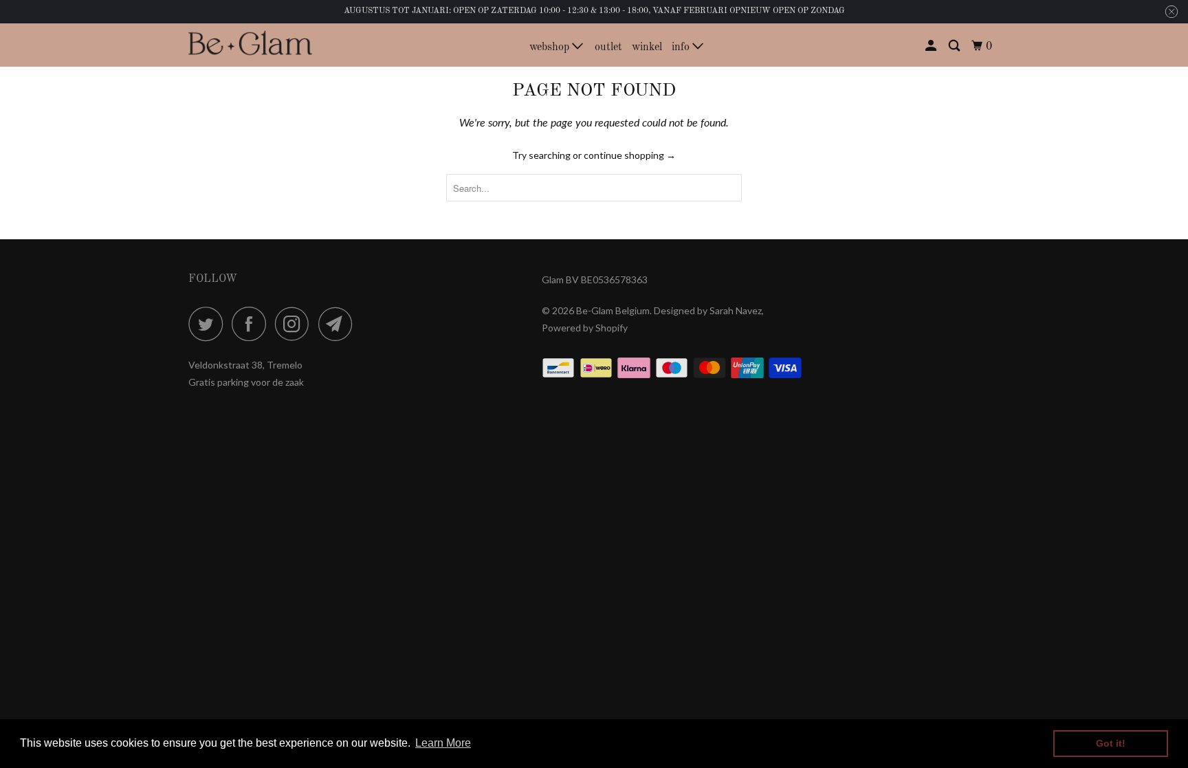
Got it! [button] (1110, 743)
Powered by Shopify (585, 327)
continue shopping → (630, 155)
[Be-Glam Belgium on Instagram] (295, 324)
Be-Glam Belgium (613, 310)
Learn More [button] (443, 743)
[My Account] (932, 46)
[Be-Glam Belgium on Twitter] (209, 324)
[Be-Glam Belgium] (250, 44)
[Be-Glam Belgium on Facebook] (252, 324)
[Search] (955, 46)
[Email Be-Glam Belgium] (339, 324)
